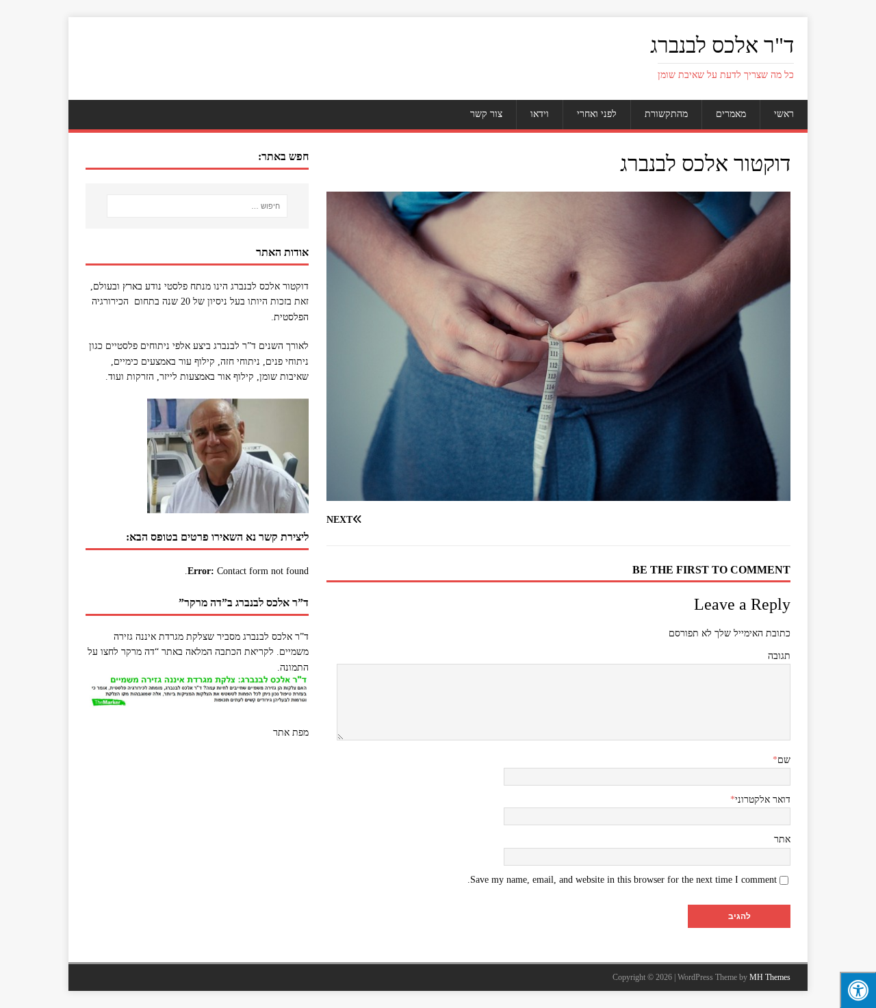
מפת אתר (291, 732)
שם (783, 760)
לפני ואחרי (597, 114)
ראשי (784, 114)
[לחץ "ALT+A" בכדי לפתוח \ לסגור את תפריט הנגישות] (858, 990)
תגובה (779, 656)
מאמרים (731, 114)
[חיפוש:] (197, 206)
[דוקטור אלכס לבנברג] (558, 492)
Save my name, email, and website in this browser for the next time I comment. (622, 880)
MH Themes (769, 977)
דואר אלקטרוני (762, 799)
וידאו (539, 114)
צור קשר (486, 114)
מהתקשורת (666, 114)
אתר (782, 839)
